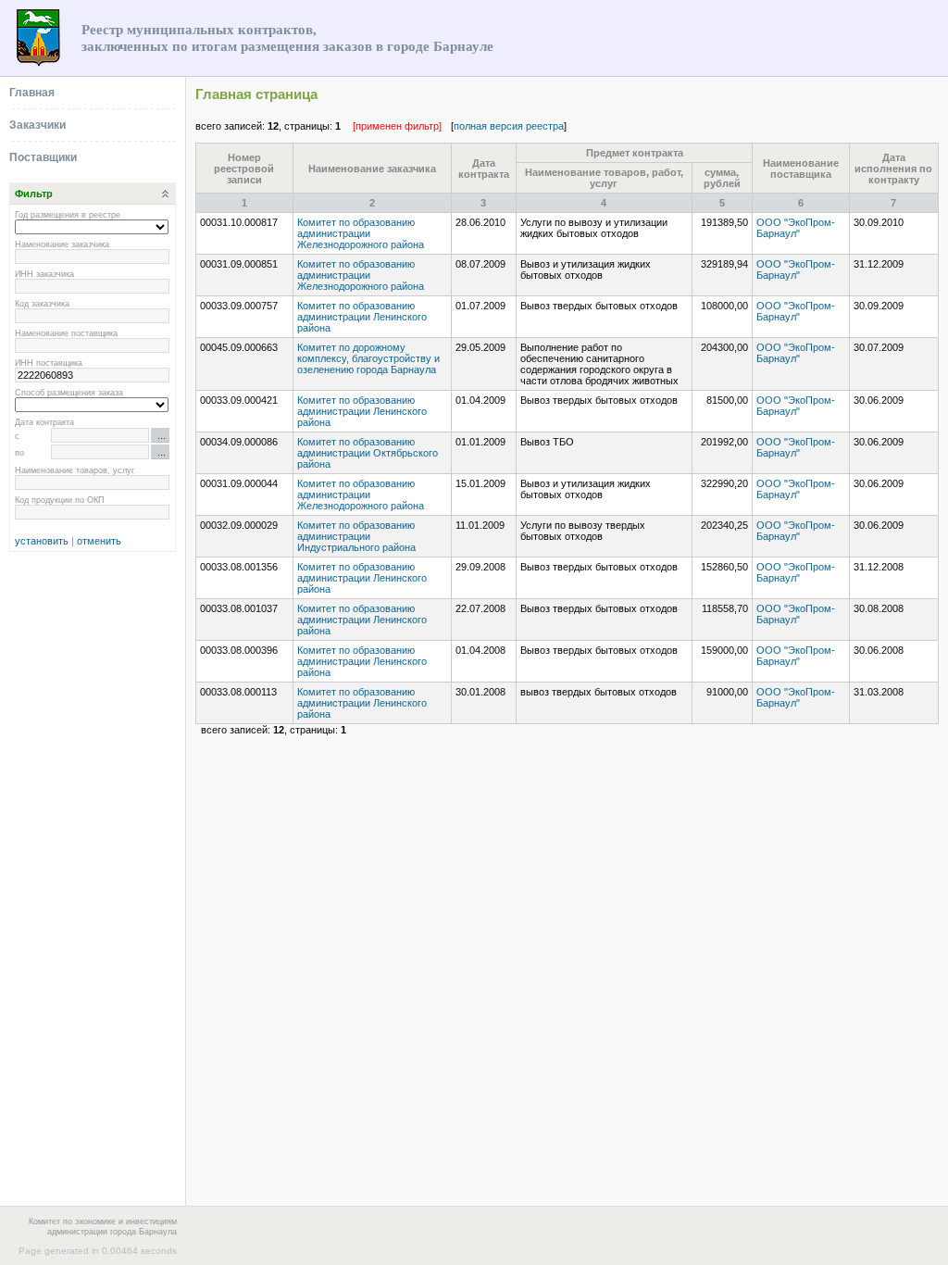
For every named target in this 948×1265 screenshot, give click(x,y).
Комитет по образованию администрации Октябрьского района (367, 453)
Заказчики (37, 125)
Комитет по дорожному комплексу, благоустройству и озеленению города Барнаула (368, 358)
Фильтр (34, 193)
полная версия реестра (509, 126)
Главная (32, 92)
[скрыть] (161, 193)
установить (42, 540)
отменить (99, 540)
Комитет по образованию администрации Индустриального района (356, 536)
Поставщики (43, 157)
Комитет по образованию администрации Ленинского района (362, 316)
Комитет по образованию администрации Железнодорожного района (360, 233)
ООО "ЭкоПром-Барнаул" (795, 228)
